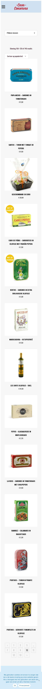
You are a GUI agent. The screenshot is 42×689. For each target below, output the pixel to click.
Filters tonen (12, 33)
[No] (39, 680)
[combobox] (16, 56)
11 (33, 650)
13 (20, 655)
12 (14, 655)
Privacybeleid (24, 685)
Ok (15, 685)
